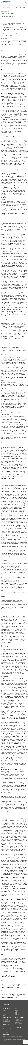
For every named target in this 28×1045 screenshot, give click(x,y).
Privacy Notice (6, 1032)
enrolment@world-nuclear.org (19, 1023)
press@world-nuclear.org (7, 1028)
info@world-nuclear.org (6, 1021)
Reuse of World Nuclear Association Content (13, 1036)
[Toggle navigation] (25, 2)
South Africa (24, 40)
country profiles (14, 7)
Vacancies (4, 1014)
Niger (18, 40)
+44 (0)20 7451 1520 (6, 1019)
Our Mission (4, 1010)
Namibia (15, 40)
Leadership (4, 1011)
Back (19, 987)
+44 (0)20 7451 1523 (6, 1027)
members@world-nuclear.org (19, 1020)
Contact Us (4, 1015)
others (19, 7)
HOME (2, 7)
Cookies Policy (6, 1034)
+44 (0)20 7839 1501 (6, 1020)
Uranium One (4, 653)
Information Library (7, 7)
